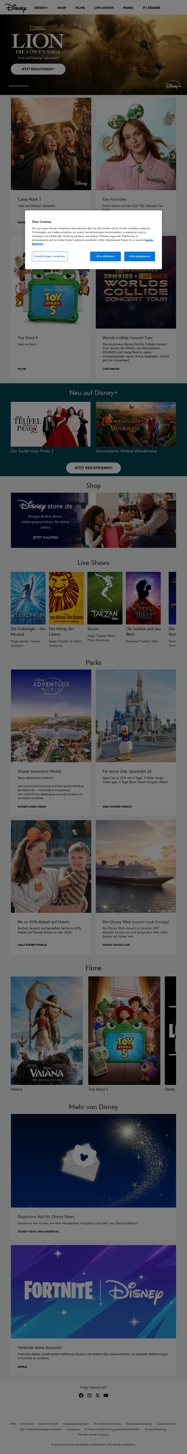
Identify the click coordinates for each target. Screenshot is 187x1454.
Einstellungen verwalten (49, 256)
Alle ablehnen (105, 256)
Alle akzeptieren (139, 256)
